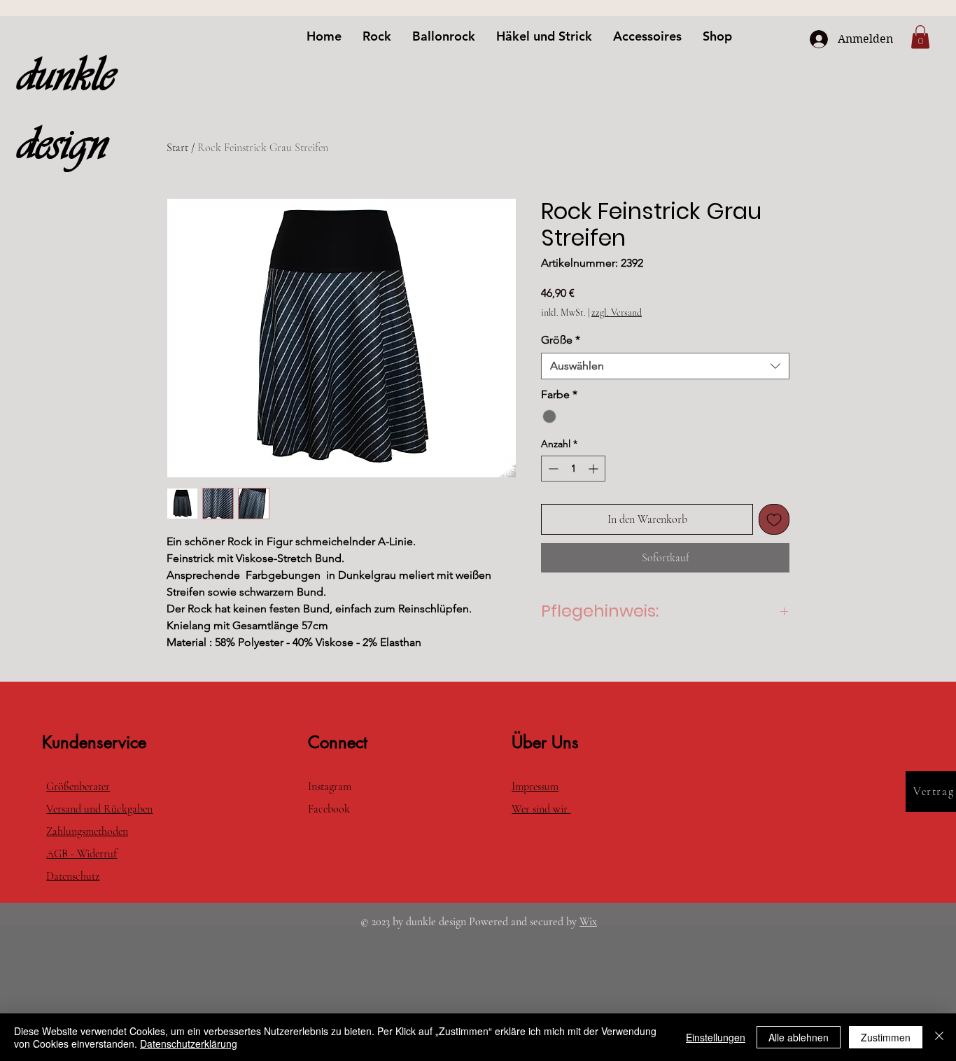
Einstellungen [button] (715, 1037)
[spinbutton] (573, 468)
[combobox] (665, 366)
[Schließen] (939, 1037)
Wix (588, 922)
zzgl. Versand (616, 312)
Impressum (535, 787)
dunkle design (65, 109)
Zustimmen (886, 1037)
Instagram (329, 787)
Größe (560, 339)
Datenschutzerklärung (188, 1044)
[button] (920, 36)
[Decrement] (552, 468)
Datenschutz (72, 876)
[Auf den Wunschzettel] (774, 519)
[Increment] (594, 468)
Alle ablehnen (798, 1037)
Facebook (330, 809)
